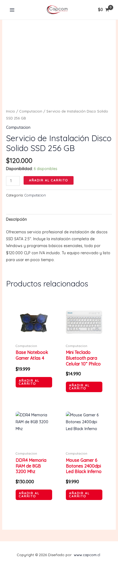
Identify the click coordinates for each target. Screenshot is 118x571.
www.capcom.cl (87, 555)
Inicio (10, 111)
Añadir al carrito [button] (29, 382)
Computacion (30, 111)
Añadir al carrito (48, 180)
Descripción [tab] (16, 219)
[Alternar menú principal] (12, 9)
